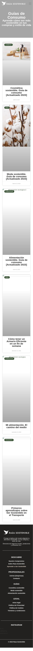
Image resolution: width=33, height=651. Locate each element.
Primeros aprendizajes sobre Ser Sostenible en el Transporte (16, 511)
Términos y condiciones (16, 611)
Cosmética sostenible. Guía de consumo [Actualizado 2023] (16, 91)
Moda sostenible (16, 590)
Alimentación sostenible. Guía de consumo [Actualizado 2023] (16, 261)
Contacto (16, 578)
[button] (30, 3)
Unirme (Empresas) (16, 576)
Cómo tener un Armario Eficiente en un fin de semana (16, 342)
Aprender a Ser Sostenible (16, 566)
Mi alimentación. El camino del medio (16, 426)
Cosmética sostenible (16, 588)
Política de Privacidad (16, 605)
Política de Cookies (16, 608)
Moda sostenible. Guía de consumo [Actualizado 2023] (16, 176)
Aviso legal (16, 602)
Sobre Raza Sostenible (16, 564)
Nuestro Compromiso (16, 561)
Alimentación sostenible (16, 593)
